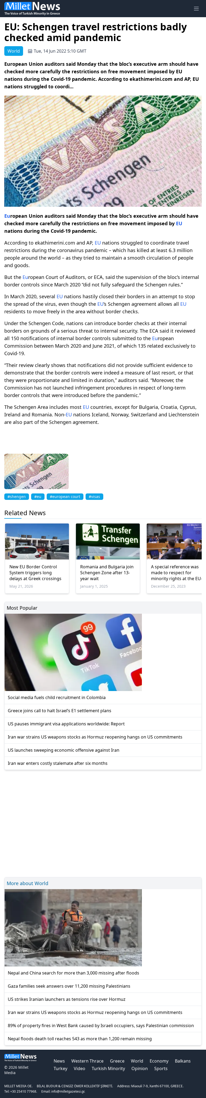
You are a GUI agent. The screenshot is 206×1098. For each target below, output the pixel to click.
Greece (117, 1061)
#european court (65, 496)
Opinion (139, 1068)
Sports (161, 1068)
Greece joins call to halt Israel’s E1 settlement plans (59, 711)
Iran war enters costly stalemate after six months (58, 763)
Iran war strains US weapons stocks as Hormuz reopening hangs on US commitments (95, 737)
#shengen (17, 496)
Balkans (183, 1061)
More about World (27, 883)
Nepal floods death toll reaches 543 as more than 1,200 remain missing (80, 1039)
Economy (159, 1061)
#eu (37, 496)
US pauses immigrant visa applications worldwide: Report (66, 724)
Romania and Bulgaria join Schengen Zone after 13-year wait (107, 572)
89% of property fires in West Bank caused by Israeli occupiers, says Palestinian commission (101, 1025)
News (59, 1061)
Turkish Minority (108, 1068)
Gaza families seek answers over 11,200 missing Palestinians (69, 986)
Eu (7, 216)
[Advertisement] (103, 822)
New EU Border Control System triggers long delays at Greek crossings (35, 572)
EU (179, 223)
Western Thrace (87, 1061)
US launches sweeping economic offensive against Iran (63, 750)
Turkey (60, 1068)
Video (79, 1068)
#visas (94, 496)
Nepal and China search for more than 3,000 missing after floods (73, 973)
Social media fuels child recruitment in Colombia (57, 697)
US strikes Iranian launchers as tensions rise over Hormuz (67, 999)
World (137, 1061)
